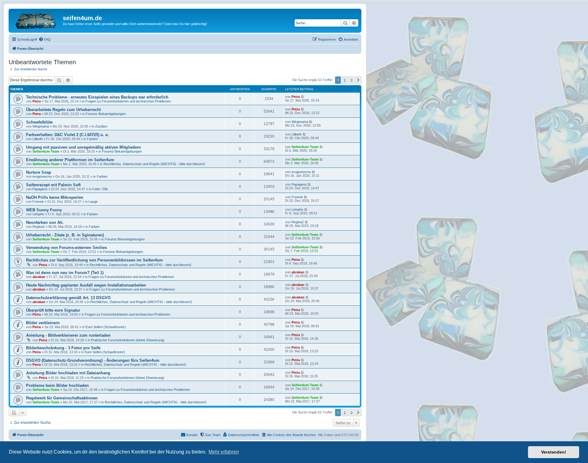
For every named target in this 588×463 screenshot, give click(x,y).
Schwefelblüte (39, 122)
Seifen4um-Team (45, 151)
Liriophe (38, 214)
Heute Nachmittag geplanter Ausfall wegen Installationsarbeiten (86, 285)
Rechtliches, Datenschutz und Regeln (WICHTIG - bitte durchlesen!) (154, 164)
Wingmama (40, 126)
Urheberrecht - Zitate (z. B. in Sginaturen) (65, 235)
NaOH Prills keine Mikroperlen (54, 197)
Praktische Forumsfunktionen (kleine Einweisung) (127, 340)
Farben (92, 139)
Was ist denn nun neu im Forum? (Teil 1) (65, 272)
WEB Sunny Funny (44, 210)
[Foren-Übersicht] (36, 20)
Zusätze (101, 126)
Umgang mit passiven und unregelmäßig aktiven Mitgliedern (83, 147)
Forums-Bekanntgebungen (106, 114)
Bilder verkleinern (43, 322)
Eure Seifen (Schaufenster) (105, 327)
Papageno (39, 189)
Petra (36, 101)
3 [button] (351, 80)
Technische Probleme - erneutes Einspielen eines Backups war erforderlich (97, 97)
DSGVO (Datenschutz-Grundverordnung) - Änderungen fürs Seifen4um (93, 360)
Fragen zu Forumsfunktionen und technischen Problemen (128, 101)
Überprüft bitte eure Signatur (53, 310)
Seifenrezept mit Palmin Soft (53, 185)
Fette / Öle (100, 189)
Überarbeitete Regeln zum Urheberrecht (63, 109)
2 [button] (345, 80)
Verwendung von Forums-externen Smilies (66, 247)
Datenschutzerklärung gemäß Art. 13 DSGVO (68, 297)
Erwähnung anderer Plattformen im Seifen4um (70, 159)
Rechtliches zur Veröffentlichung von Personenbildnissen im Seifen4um (94, 260)
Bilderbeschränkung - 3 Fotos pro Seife (63, 348)
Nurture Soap (38, 172)
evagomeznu (42, 176)
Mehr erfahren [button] (224, 451)
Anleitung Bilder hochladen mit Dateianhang (68, 373)
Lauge (93, 201)
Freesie (38, 201)
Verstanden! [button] (553, 452)
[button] (358, 80)
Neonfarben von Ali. (45, 222)
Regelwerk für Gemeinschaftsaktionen (62, 398)
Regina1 (38, 226)
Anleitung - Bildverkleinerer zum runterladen (68, 335)
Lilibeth (37, 139)
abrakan (38, 277)
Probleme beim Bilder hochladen (57, 385)
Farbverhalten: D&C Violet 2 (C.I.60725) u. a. (67, 134)
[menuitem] (45, 39)
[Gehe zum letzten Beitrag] (303, 96)
